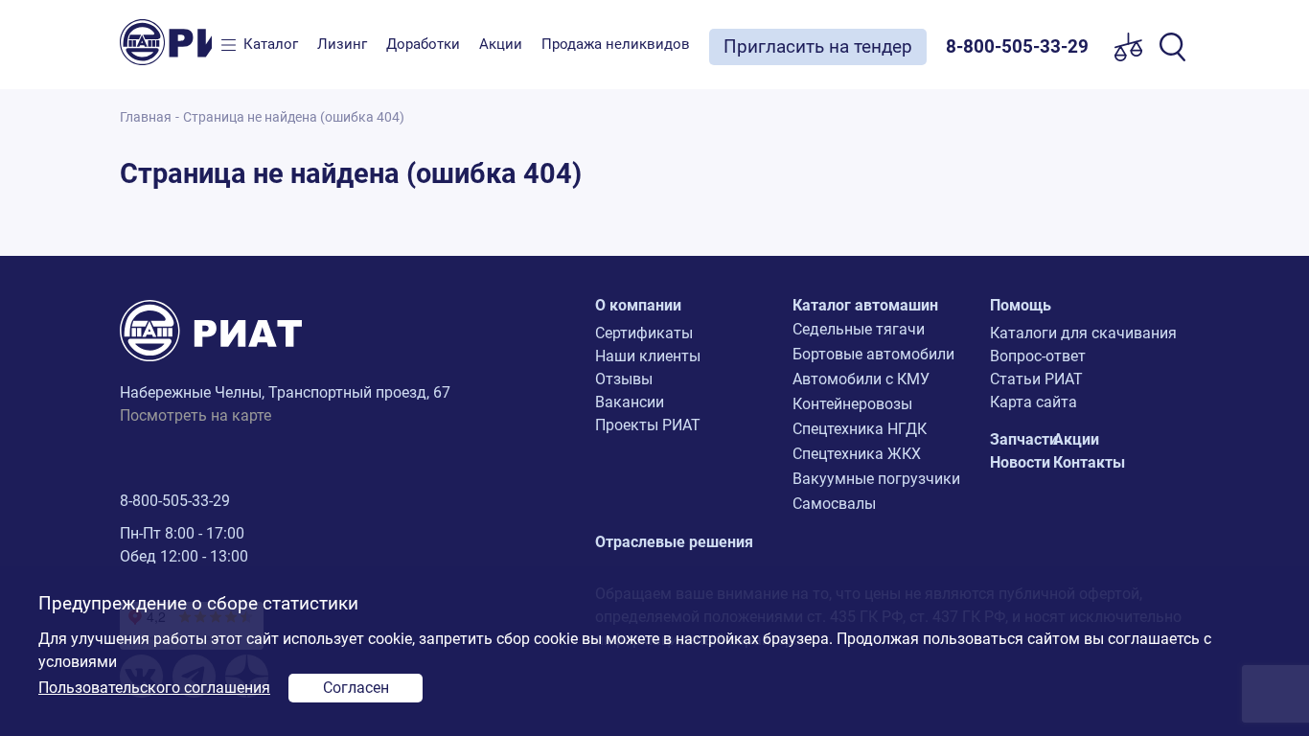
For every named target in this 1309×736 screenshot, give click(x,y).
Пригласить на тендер (817, 46)
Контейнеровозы (852, 404)
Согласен (356, 687)
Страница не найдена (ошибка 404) (293, 117)
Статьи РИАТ (1036, 379)
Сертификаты (644, 333)
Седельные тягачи (858, 329)
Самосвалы (834, 503)
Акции (500, 44)
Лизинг (342, 44)
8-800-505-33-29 (175, 501)
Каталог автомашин (865, 305)
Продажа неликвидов (615, 44)
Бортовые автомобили (873, 354)
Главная (146, 117)
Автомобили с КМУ (861, 379)
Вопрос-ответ (1038, 356)
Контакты (1089, 462)
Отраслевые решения (674, 542)
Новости (1020, 462)
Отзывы (624, 379)
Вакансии (629, 402)
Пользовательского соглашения (154, 687)
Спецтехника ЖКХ (856, 454)
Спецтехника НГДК (859, 429)
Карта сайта (1033, 402)
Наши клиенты (647, 356)
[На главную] (166, 42)
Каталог (270, 44)
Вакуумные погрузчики (876, 479)
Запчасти (1024, 439)
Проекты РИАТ (647, 425)
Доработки (423, 44)
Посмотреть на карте (195, 415)
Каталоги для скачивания (1083, 333)
